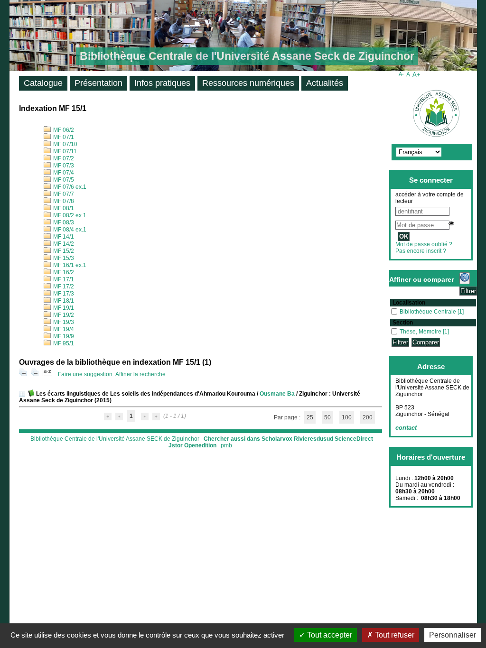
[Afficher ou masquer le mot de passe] (451, 223)
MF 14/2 (63, 244)
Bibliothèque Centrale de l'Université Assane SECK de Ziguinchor (114, 438)
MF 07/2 (63, 158)
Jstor (175, 445)
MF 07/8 (63, 201)
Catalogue (43, 83)
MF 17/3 (63, 293)
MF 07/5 (63, 179)
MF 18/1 (63, 300)
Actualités (324, 83)
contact (406, 427)
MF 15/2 (63, 251)
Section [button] (403, 322)
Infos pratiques (162, 83)
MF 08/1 (63, 208)
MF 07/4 (63, 172)
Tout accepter (328, 635)
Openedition (200, 445)
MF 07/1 (63, 137)
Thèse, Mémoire (421, 331)
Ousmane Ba (277, 393)
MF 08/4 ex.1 (69, 229)
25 (310, 417)
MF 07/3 (63, 165)
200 (368, 417)
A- (401, 74)
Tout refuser (393, 635)
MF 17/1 (63, 279)
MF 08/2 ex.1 (69, 215)
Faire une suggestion (85, 374)
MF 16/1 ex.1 (69, 265)
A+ (416, 74)
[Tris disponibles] (47, 374)
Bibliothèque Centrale (429, 311)
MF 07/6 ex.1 (69, 187)
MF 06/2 (63, 130)
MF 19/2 (63, 315)
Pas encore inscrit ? (420, 251)
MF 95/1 (63, 343)
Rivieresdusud (313, 438)
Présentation (98, 83)
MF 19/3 (63, 322)
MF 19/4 (63, 329)
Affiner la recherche (140, 374)
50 (327, 417)
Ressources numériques (248, 83)
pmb (226, 445)
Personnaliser (452, 635)
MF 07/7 (63, 194)
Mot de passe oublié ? (423, 244)
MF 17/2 (63, 286)
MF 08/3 (63, 222)
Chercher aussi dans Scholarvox (248, 438)
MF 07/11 (64, 151)
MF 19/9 (63, 336)
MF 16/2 (63, 272)
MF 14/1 (63, 236)
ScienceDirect (354, 438)
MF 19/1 (63, 308)
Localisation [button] (409, 302)
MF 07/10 (64, 144)
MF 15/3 (63, 258)
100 (347, 417)
